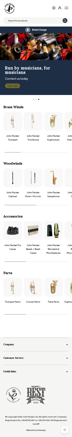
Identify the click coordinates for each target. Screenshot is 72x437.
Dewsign (41, 430)
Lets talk (12, 85)
